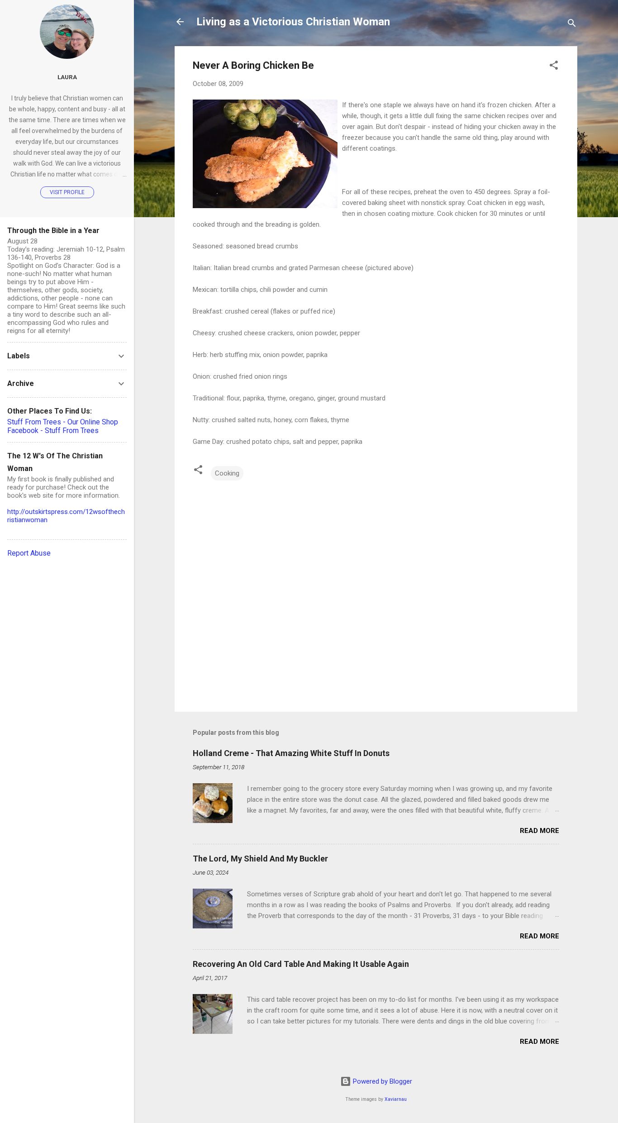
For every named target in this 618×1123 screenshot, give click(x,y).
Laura (67, 77)
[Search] (571, 24)
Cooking (227, 473)
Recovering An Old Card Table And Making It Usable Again (301, 964)
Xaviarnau (396, 1099)
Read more (539, 831)
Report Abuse (29, 553)
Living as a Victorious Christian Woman (293, 21)
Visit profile (67, 192)
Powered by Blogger (381, 1081)
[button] (553, 67)
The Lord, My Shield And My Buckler (260, 858)
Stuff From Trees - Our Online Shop (62, 422)
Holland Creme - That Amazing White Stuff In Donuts (291, 753)
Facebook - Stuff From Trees (53, 430)
